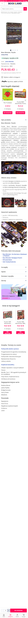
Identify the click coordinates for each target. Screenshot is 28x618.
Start (4, 616)
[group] (7, 102)
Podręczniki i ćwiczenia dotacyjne (11, 356)
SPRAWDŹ (5, 298)
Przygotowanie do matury (9, 354)
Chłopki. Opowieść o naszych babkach (12, 368)
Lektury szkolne (6, 361)
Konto (17, 616)
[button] (25, 9)
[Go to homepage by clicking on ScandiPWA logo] (15, 3)
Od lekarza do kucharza (8, 379)
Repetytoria (4, 401)
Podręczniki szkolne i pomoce (10, 349)
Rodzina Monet (5, 385)
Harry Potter (5, 392)
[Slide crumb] (10, 50)
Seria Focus (4, 403)
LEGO (3, 410)
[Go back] (2, 4)
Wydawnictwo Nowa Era (8, 359)
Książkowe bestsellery (7, 365)
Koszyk (23, 616)
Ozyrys (3, 370)
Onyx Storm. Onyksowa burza (10, 376)
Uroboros (4, 408)
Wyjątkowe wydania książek (9, 406)
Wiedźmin (4, 395)
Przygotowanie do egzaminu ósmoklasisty (13, 352)
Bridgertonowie (5, 390)
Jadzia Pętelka (5, 388)
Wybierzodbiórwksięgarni (12, 77)
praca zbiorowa (9, 61)
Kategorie (10, 616)
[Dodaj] (8, 610)
